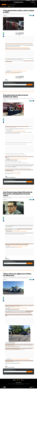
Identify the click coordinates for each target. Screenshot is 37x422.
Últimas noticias (4, 4)
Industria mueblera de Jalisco (12, 177)
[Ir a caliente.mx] (27, 0)
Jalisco (8, 4)
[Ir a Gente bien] (22, 379)
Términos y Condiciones (11, 183)
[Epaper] (30, 0)
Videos (13, 4)
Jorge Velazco (5, 100)
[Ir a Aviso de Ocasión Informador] (2, 0)
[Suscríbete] (34, 0)
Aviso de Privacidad (15, 387)
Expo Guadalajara (7, 177)
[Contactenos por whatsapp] (34, 2)
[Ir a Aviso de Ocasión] (14, 379)
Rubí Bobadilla (5, 199)
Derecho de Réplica (18, 387)
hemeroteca (16, 384)
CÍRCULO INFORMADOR (12, 6)
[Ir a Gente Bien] (8, 0)
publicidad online (20, 384)
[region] (18, 421)
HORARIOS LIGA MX (5, 6)
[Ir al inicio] (8, 2)
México (10, 4)
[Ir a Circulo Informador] (5, 0)
